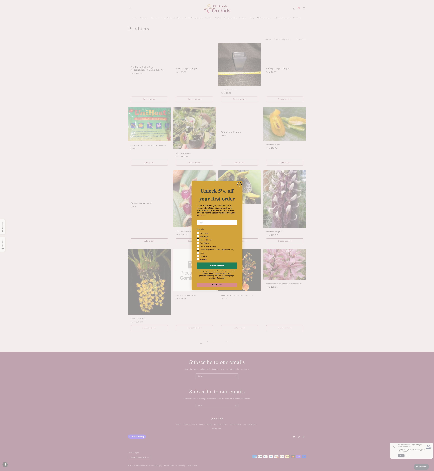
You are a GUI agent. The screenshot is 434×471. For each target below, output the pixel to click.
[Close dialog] (240, 184)
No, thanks (217, 284)
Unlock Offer (217, 265)
